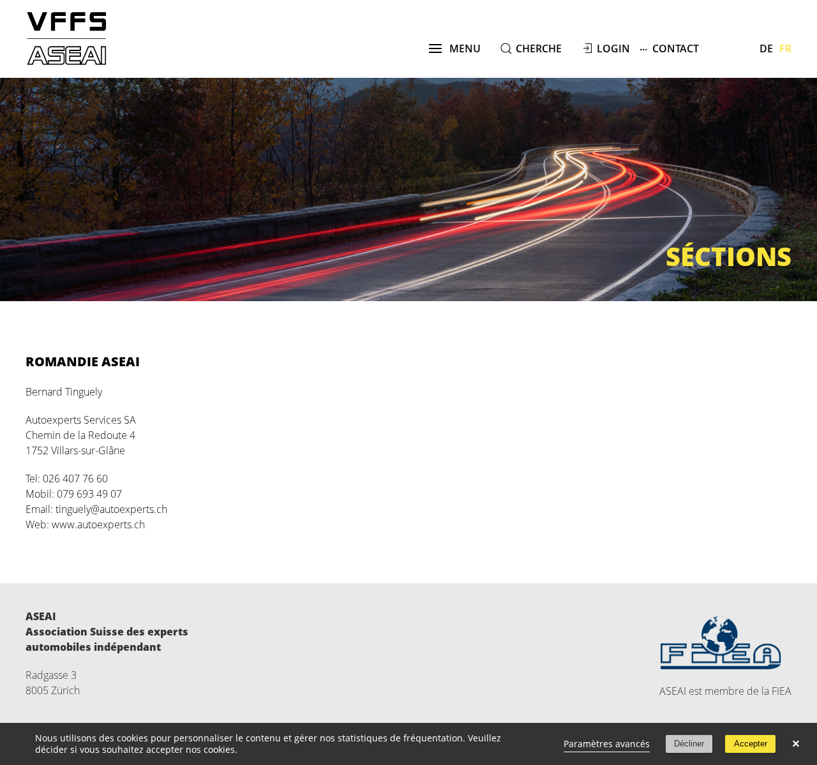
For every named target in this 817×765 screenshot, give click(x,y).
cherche (539, 48)
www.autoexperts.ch (98, 524)
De (766, 48)
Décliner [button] (689, 743)
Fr (785, 48)
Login (613, 48)
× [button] (796, 744)
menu (461, 48)
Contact (669, 48)
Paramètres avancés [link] (607, 744)
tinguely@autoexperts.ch (111, 509)
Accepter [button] (750, 743)
